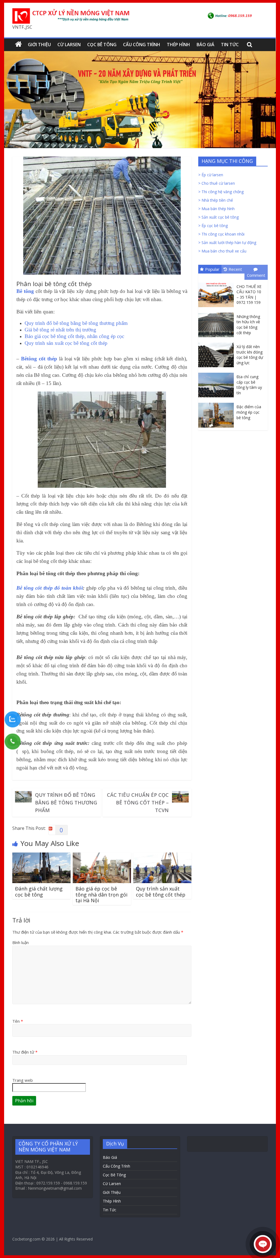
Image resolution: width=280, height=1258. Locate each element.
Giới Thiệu (39, 45)
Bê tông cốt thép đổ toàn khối (49, 588)
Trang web (22, 1080)
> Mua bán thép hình (216, 208)
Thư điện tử (24, 1052)
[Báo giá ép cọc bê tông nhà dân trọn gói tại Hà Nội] (102, 856)
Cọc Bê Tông (101, 45)
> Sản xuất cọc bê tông (218, 217)
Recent (235, 269)
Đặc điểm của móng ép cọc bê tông (249, 412)
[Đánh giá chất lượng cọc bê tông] (41, 856)
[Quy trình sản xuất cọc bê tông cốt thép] (162, 856)
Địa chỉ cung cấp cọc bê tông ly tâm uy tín (249, 384)
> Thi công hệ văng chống (221, 191)
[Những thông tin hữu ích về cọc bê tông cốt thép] (217, 312)
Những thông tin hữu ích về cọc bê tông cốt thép (248, 324)
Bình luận (20, 942)
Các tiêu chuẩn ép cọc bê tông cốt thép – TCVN (138, 802)
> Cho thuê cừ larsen (216, 183)
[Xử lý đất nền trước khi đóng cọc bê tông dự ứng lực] (217, 342)
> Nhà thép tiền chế (215, 200)
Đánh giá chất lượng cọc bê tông (39, 891)
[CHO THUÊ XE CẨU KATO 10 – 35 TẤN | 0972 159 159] (217, 282)
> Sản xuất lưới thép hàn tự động (227, 242)
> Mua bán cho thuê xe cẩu (222, 251)
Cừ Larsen (69, 45)
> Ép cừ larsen (210, 174)
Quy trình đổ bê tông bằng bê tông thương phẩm (66, 802)
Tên (17, 1021)
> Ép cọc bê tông (213, 225)
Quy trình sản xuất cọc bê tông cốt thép (160, 891)
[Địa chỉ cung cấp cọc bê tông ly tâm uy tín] (217, 372)
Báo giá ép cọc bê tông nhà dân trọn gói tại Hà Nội (101, 894)
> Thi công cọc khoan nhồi (221, 234)
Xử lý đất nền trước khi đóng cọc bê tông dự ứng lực (250, 354)
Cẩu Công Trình (141, 45)
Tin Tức (230, 45)
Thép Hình (178, 45)
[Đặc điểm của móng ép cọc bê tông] (217, 402)
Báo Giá (205, 45)
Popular (212, 269)
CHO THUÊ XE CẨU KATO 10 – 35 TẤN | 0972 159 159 (249, 294)
